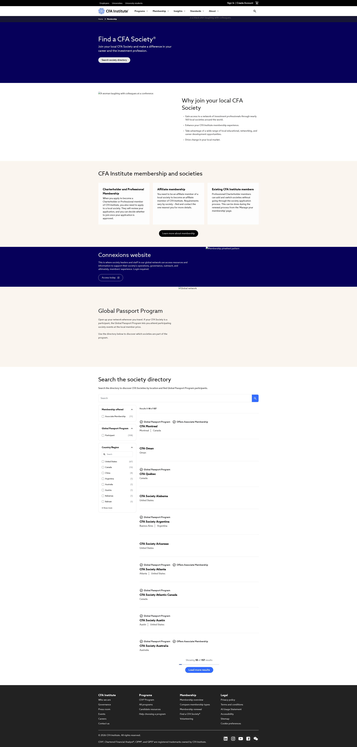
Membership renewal (191, 709)
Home (100, 19)
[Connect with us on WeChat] (256, 739)
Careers (102, 718)
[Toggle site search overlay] (255, 11)
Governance (104, 704)
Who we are (104, 699)
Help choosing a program (152, 714)
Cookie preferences (231, 723)
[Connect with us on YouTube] (241, 739)
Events (101, 714)
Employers (104, 3)
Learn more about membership (178, 233)
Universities (117, 3)
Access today (109, 277)
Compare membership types (195, 704)
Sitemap (225, 718)
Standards (195, 11)
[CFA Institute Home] (113, 11)
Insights (178, 11)
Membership (159, 11)
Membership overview (191, 699)
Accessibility (227, 714)
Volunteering (186, 718)
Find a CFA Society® (190, 714)
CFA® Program (146, 699)
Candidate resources (150, 709)
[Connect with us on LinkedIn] (226, 739)
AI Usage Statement (231, 709)
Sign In (230, 3)
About (212, 11)
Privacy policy (228, 699)
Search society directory (114, 60)
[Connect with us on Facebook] (248, 739)
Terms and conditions (232, 704)
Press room (104, 709)
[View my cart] (257, 3)
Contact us (103, 723)
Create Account (245, 3)
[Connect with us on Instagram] (233, 739)
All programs (146, 704)
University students (134, 3)
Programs (140, 11)
